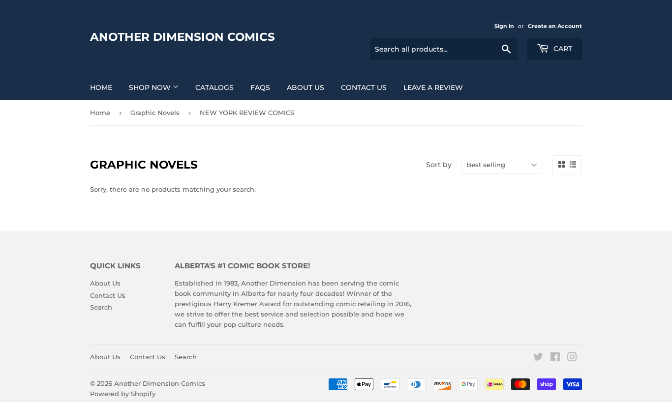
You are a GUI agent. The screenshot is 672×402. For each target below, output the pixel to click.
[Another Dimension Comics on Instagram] (572, 358)
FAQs (260, 87)
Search (101, 307)
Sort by (439, 164)
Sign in (504, 26)
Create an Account (555, 26)
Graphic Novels (155, 112)
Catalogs (214, 87)
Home (101, 87)
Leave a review (433, 87)
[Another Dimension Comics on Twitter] (538, 358)
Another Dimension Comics (182, 37)
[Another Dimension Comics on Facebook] (555, 358)
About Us (305, 87)
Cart (561, 48)
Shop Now (151, 87)
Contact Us (364, 87)
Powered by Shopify (122, 394)
